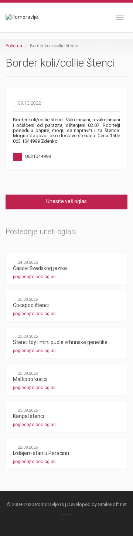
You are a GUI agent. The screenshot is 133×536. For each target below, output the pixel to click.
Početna (14, 45)
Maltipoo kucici (30, 379)
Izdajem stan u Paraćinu (41, 453)
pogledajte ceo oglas (35, 276)
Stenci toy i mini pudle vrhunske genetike (60, 342)
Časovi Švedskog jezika (40, 268)
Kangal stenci (28, 416)
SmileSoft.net (112, 504)
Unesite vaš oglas (66, 201)
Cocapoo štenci (31, 305)
